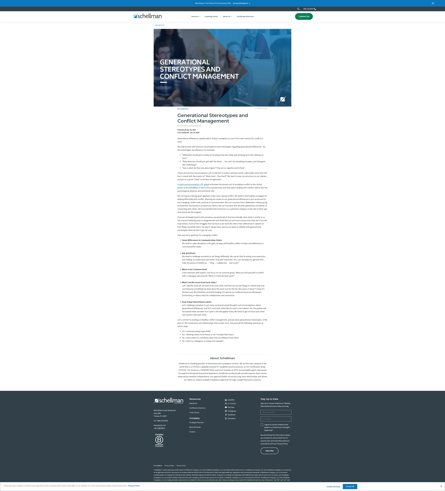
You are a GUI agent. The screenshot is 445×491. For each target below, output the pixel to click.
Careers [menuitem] (192, 432)
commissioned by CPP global (193, 184)
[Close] (441, 486)
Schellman (184, 108)
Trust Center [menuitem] (194, 412)
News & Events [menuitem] (195, 427)
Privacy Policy (282, 443)
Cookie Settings (333, 486)
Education (182, 126)
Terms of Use (181, 466)
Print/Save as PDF (261, 108)
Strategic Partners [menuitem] (196, 422)
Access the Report (240, 3)
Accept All (350, 486)
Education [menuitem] (193, 403)
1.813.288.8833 (159, 428)
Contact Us (304, 16)
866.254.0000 (308, 9)
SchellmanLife (194, 126)
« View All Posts (159, 25)
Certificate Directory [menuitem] (197, 408)
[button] (195, 16)
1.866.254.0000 (162, 420)
